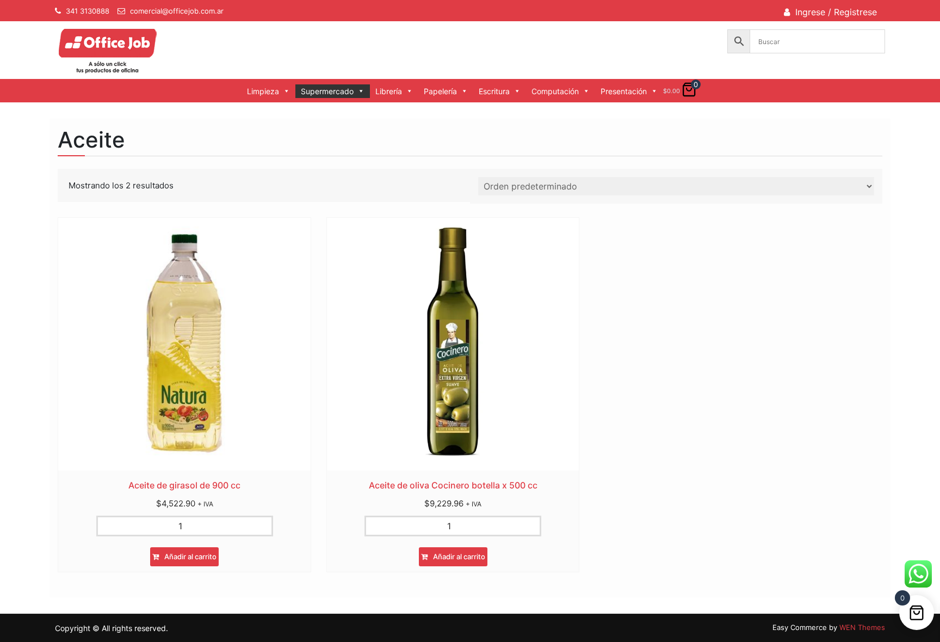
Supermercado (327, 91)
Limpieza (263, 91)
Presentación (624, 91)
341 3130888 (87, 11)
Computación (555, 91)
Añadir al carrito (190, 556)
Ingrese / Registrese (836, 12)
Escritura (494, 91)
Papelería (440, 91)
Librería (388, 91)
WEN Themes (862, 627)
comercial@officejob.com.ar (177, 11)
